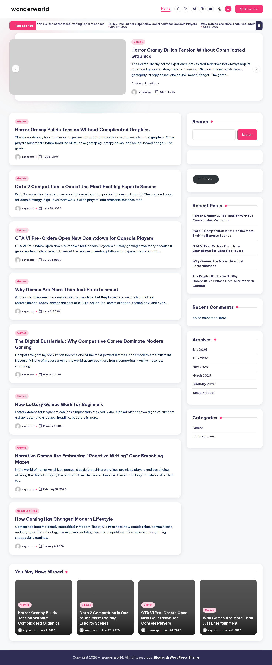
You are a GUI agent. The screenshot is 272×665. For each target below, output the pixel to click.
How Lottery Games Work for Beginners (59, 404)
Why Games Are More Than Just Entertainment (222, 24)
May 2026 (200, 367)
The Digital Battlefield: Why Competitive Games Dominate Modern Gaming (223, 281)
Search (200, 121)
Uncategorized (27, 511)
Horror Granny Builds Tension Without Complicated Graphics (82, 129)
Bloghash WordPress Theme (176, 657)
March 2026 (201, 375)
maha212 (206, 179)
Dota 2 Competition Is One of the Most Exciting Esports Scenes (48, 24)
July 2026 (199, 350)
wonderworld (30, 8)
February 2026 (203, 384)
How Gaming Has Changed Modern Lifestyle (64, 519)
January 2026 (203, 393)
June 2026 (200, 358)
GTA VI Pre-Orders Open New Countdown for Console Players (140, 24)
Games (138, 41)
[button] (249, 9)
